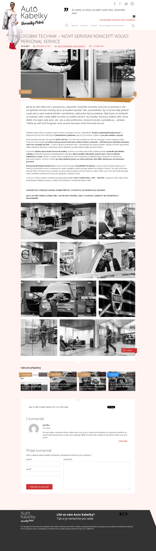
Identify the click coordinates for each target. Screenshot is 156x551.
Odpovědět (123, 441)
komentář (68, 459)
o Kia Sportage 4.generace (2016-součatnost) (117, 19)
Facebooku (112, 195)
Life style (113, 374)
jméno (29, 459)
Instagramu (32, 198)
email (28, 469)
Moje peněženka (65, 46)
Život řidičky (79, 46)
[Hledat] (133, 26)
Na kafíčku (26, 92)
